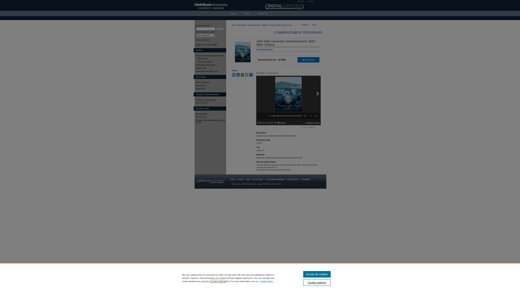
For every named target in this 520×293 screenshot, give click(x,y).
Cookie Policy (266, 281)
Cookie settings (218, 281)
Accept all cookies (317, 274)
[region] (260, 278)
